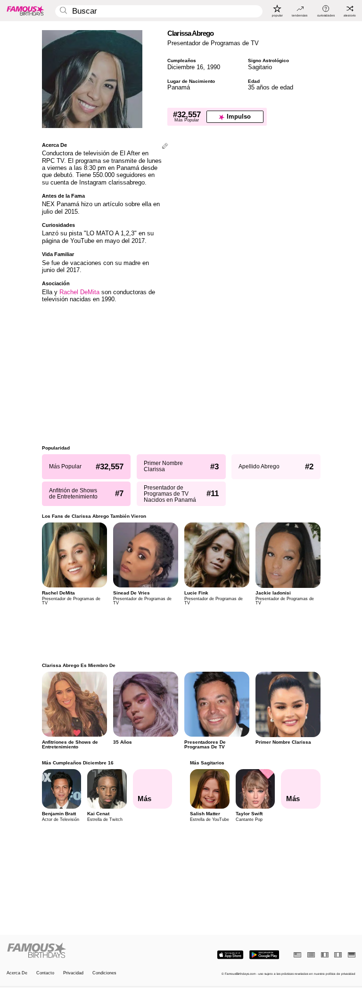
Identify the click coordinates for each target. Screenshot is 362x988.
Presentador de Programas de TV (213, 43)
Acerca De (17, 973)
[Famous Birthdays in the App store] (230, 954)
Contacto (45, 973)
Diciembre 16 (185, 67)
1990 (213, 67)
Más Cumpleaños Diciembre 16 (78, 762)
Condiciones (104, 973)
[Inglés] (297, 954)
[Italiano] (338, 954)
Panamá (178, 87)
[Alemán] (351, 954)
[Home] (92, 950)
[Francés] (325, 954)
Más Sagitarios (207, 762)
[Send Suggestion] (165, 146)
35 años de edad (270, 87)
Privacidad (73, 973)
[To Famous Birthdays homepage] (25, 10)
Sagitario (260, 67)
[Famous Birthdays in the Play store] (264, 954)
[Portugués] (311, 954)
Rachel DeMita (79, 292)
